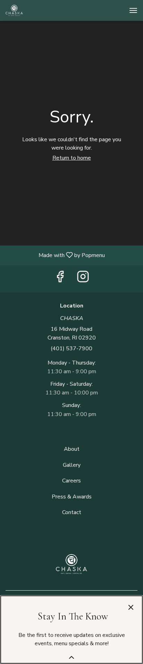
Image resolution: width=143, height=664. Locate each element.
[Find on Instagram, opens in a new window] (83, 279)
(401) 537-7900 (71, 348)
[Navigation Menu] (133, 10)
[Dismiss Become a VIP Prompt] (131, 607)
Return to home (71, 158)
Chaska (71, 564)
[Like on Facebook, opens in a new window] (60, 279)
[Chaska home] (37, 10)
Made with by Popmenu (55, 255)
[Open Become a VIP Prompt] (71, 657)
